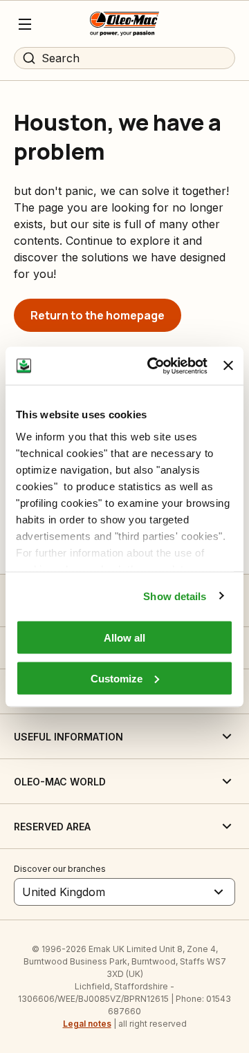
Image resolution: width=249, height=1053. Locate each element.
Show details (174, 596)
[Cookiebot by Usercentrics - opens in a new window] (154, 366)
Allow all (124, 638)
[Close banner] (228, 366)
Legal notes (87, 1023)
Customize (116, 678)
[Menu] (25, 24)
